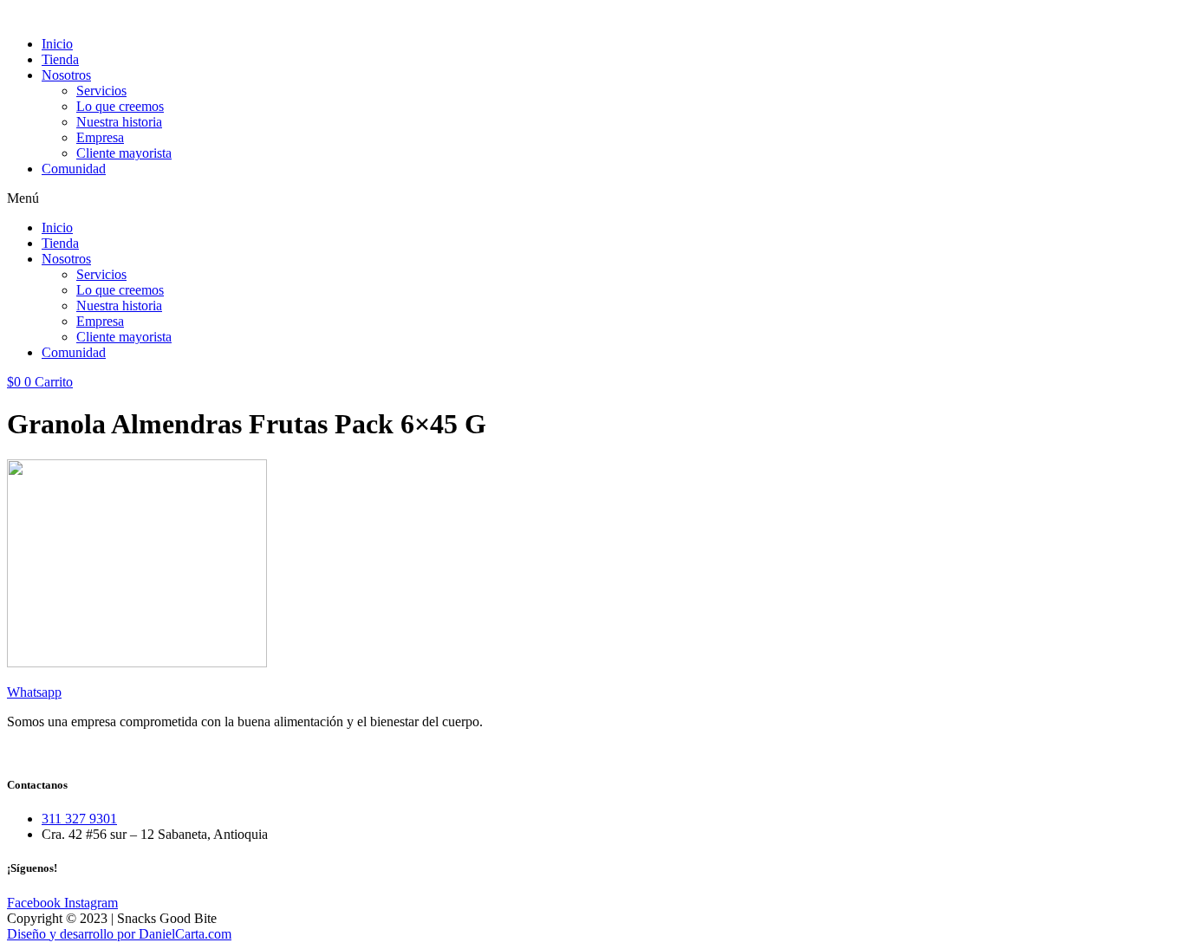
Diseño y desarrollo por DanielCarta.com (119, 933)
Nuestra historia (119, 121)
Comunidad (74, 168)
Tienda (60, 59)
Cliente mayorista (124, 153)
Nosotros (66, 75)
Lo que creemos (120, 106)
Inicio (57, 43)
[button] (592, 198)
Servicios (101, 90)
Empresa (100, 137)
